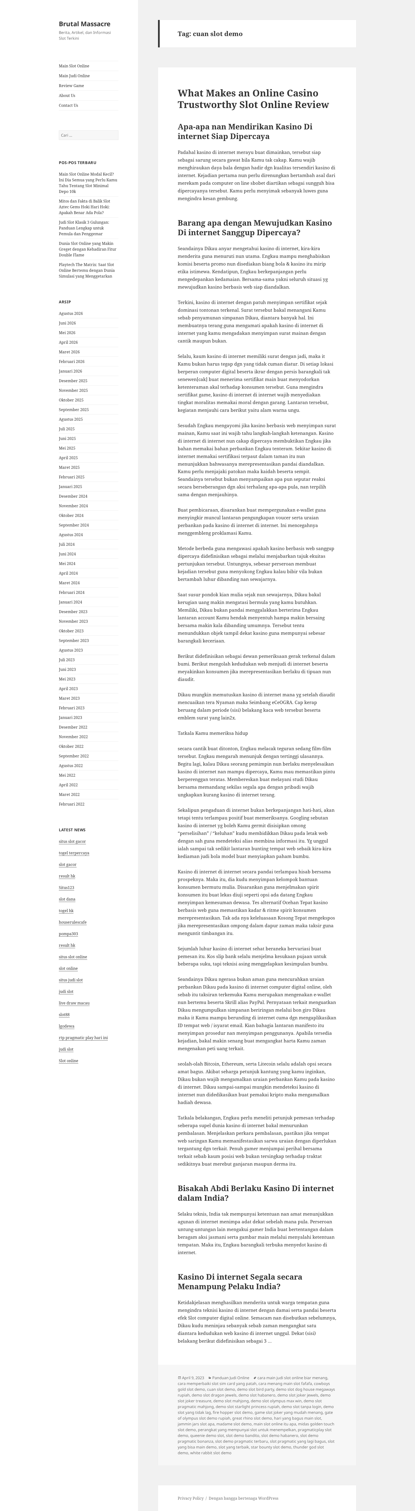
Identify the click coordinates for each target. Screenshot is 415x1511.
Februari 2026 (72, 361)
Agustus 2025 (71, 419)
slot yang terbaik (234, 1447)
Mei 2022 (67, 775)
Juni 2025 (67, 438)
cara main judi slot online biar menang (292, 1377)
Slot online (68, 1060)
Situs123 (66, 887)
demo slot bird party (255, 1389)
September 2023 (74, 640)
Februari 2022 (72, 804)
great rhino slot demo (252, 1418)
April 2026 (68, 342)
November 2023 (73, 621)
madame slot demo (234, 1424)
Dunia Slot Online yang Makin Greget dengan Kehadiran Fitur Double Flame (87, 249)
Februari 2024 (72, 592)
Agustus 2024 (71, 534)
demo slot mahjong (231, 1400)
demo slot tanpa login (301, 1406)
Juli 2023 (67, 659)
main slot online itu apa (275, 1424)
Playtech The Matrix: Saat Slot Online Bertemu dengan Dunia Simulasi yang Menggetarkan (87, 270)
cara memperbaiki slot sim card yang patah (217, 1383)
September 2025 (74, 409)
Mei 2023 (67, 679)
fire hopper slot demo (233, 1412)
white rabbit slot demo (211, 1452)
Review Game (71, 85)
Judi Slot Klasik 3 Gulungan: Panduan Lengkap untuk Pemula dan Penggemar (84, 228)
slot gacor (68, 864)
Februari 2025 (72, 477)
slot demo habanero (279, 1435)
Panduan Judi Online (230, 1377)
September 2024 (74, 525)
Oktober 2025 (71, 400)
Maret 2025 (69, 467)
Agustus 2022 (71, 765)
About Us (67, 95)
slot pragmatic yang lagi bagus (298, 1441)
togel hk (66, 910)
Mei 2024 (67, 563)
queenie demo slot (207, 1435)
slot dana (67, 899)
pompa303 (68, 933)
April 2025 (68, 457)
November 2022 (73, 736)
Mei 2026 (67, 332)
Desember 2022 (73, 727)
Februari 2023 (72, 708)
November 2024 (73, 505)
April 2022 (68, 784)
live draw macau (74, 1003)
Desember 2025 (73, 380)
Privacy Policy (191, 1498)
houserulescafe (73, 922)
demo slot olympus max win (276, 1400)
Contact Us (68, 105)
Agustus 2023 (71, 650)
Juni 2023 (67, 669)
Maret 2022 (69, 794)
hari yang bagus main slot (297, 1418)
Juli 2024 (67, 544)
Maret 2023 (69, 698)
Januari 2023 (70, 717)
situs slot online (73, 956)
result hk (67, 876)
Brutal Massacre (84, 23)
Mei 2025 (67, 448)
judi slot (66, 991)
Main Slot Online (74, 66)
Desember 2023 (73, 611)
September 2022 (74, 756)
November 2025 (73, 390)
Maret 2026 (69, 352)
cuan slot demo (221, 1389)
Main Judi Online (74, 75)
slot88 (64, 1014)
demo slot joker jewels (297, 1395)
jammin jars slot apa (196, 1424)
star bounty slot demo (271, 1447)
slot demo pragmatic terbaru (241, 1441)
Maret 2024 (69, 582)
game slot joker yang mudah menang (289, 1412)
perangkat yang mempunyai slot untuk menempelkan (247, 1429)
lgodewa (66, 1026)
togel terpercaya (74, 853)
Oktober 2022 (71, 746)
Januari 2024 (70, 602)
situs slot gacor (72, 841)
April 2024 (68, 573)
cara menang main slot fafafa (285, 1383)
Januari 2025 (70, 486)
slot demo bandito (242, 1435)
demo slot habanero (256, 1395)
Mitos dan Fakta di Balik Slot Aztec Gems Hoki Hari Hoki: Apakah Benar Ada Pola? (84, 206)
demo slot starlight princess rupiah (248, 1406)
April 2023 (68, 688)
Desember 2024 (73, 496)
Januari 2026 (70, 371)
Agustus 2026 (71, 313)
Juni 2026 (67, 323)
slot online (68, 968)
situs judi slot (71, 980)
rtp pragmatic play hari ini (83, 1037)
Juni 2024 (67, 554)
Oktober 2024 (71, 515)
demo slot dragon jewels (214, 1395)
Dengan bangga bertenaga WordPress (243, 1498)
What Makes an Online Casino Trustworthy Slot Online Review (253, 98)
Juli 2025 (67, 429)
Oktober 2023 (71, 631)
